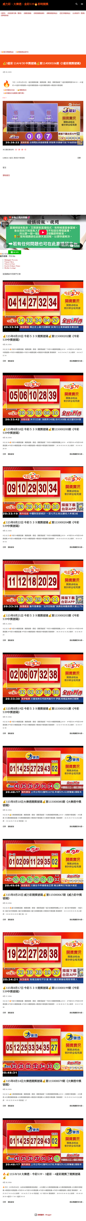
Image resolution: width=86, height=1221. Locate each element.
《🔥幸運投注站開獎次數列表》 (14, 93)
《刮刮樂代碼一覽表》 (14, 13)
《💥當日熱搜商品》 (7, 52)
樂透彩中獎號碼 (19, 158)
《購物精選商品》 (52, 13)
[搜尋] (76, 4)
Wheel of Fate (9, 264)
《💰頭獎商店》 (21, 90)
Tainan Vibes (9, 262)
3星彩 (11, 158)
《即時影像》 (4, 15)
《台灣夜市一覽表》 (79, 13)
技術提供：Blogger (44, 1215)
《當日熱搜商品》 (65, 13)
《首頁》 (3, 13)
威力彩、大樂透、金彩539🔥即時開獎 (25, 4)
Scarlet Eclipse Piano (12, 266)
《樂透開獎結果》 (39, 13)
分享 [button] (79, 158)
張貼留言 (6, 175)
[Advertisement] (43, 33)
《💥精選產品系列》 (22, 52)
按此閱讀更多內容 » (76, 361)
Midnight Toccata (11, 260)
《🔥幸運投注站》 (9, 90)
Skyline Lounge (10, 268)
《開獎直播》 (27, 13)
